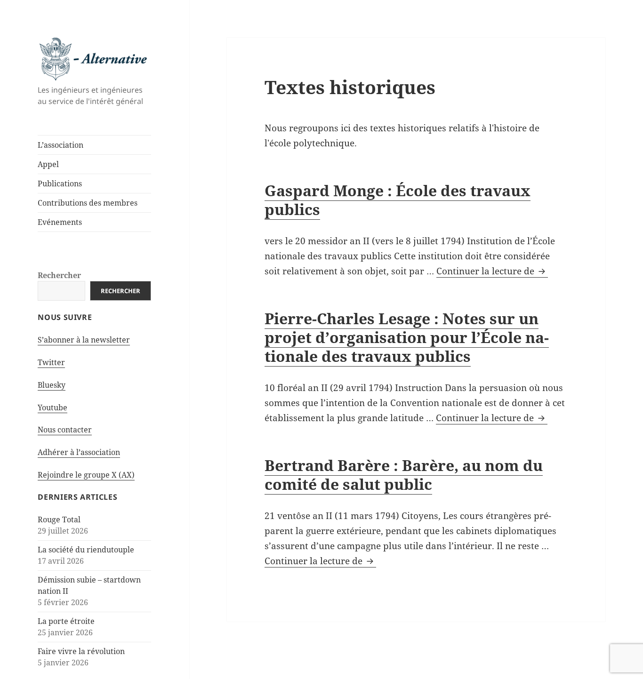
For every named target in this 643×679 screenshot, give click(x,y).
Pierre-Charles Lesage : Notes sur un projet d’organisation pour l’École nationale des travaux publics (407, 337)
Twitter (51, 362)
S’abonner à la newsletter (84, 340)
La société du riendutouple (86, 549)
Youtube (52, 407)
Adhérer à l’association (79, 452)
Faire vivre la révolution (81, 651)
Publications (60, 183)
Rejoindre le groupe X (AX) (86, 475)
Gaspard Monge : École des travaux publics (397, 199)
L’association (60, 145)
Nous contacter (65, 429)
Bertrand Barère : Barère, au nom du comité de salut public (404, 474)
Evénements (60, 222)
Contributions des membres (87, 203)
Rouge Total (59, 519)
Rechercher (59, 275)
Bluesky (51, 385)
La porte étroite (66, 621)
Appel (48, 164)
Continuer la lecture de (492, 271)
